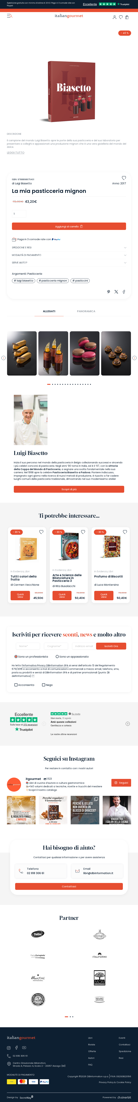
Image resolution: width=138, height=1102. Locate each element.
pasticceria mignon (54, 281)
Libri (90, 1038)
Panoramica (86, 311)
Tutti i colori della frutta (24, 577)
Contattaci (69, 886)
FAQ (90, 1065)
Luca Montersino (108, 585)
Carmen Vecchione (26, 585)
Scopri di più (69, 489)
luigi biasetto (25, 281)
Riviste (91, 1045)
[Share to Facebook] (124, 292)
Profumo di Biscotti (108, 576)
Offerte (92, 1051)
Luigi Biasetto (23, 183)
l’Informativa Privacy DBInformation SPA (45, 665)
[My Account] (114, 17)
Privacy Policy (106, 1082)
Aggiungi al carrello (67, 226)
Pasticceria (34, 274)
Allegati (49, 311)
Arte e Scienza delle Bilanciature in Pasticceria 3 (67, 578)
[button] (48, 384)
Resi (121, 1058)
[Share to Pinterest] (109, 292)
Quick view (20, 596)
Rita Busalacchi (65, 586)
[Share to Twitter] (116, 292)
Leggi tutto (15, 153)
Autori (91, 1058)
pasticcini (81, 281)
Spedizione (125, 1051)
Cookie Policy (123, 1082)
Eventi (122, 1038)
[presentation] (4, 358)
